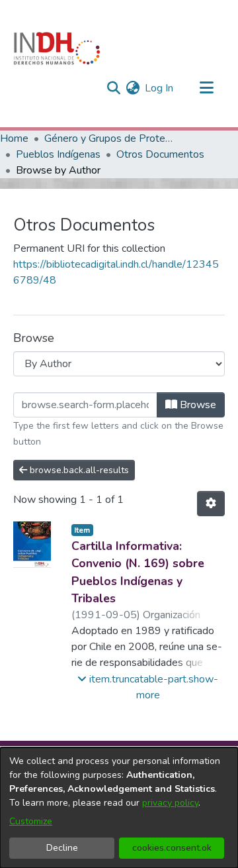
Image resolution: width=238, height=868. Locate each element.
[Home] (56, 48)
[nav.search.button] (113, 88)
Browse (196, 405)
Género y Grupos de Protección (110, 138)
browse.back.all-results (78, 470)
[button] (148, 687)
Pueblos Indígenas (58, 154)
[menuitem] (132, 88)
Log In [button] (160, 88)
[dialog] (119, 807)
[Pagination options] (211, 503)
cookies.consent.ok (172, 847)
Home (14, 138)
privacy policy (170, 802)
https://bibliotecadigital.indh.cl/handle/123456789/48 (116, 272)
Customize (30, 821)
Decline (62, 847)
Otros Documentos (160, 154)
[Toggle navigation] (206, 88)
